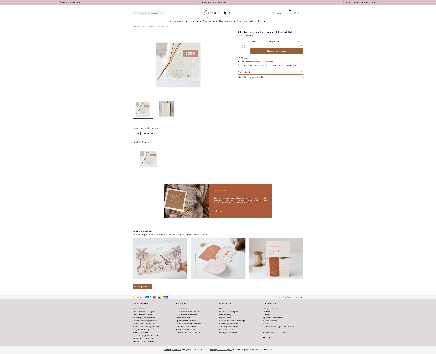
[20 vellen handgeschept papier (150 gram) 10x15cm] (148, 159)
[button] (277, 13)
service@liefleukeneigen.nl (221, 350)
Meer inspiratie (140, 286)
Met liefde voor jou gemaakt (250, 77)
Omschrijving (244, 72)
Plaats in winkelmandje (276, 51)
